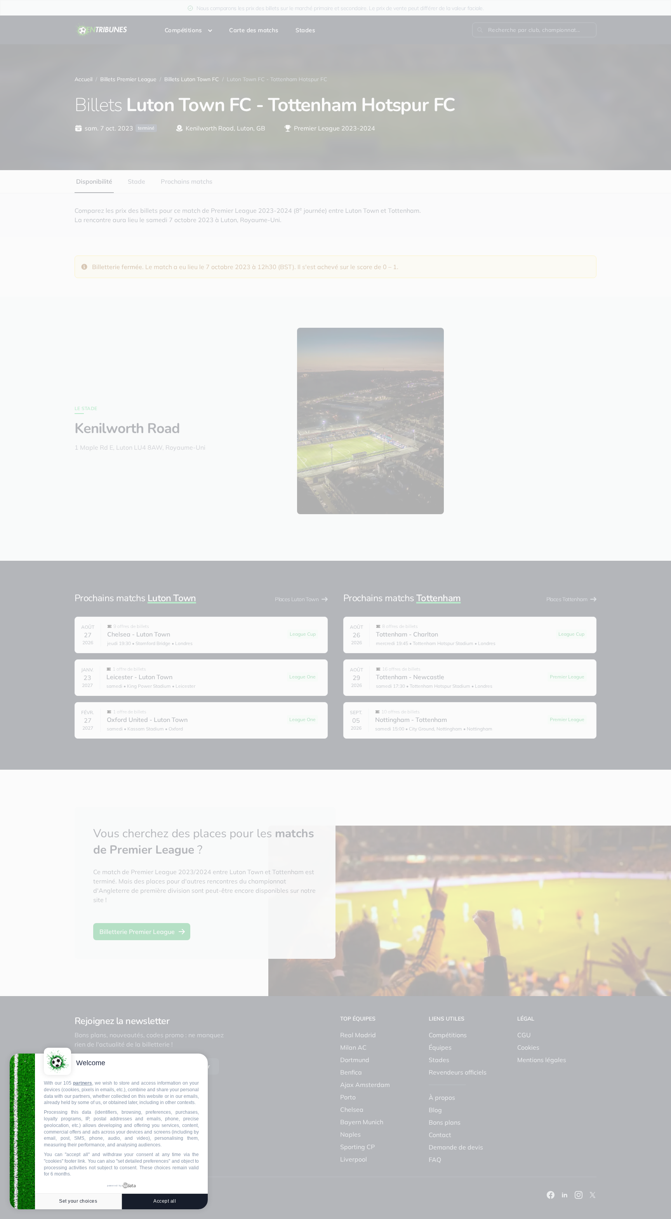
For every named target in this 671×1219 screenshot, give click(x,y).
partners (82, 1083)
